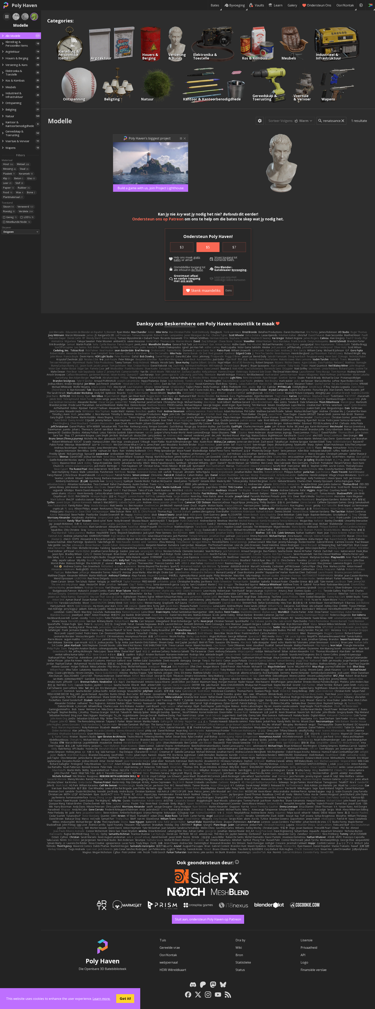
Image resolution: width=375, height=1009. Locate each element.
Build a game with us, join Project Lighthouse (151, 188)
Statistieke (243, 962)
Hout (8, 164)
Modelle (60, 121)
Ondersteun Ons (319, 5)
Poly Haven (24, 5)
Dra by (240, 940)
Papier (8, 187)
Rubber (24, 187)
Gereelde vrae (170, 947)
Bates (215, 5)
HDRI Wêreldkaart (173, 970)
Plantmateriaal (13, 197)
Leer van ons (222, 277)
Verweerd (25, 206)
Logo (304, 962)
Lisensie (306, 940)
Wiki (239, 947)
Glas (31, 178)
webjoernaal (169, 962)
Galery (292, 5)
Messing (9, 168)
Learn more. (101, 999)
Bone (31, 192)
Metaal (23, 164)
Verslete (26, 211)
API (303, 955)
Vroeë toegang (223, 257)
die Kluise (197, 270)
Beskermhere (180, 323)
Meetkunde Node (18, 222)
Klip (6, 178)
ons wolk (186, 281)
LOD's (29, 217)
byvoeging (239, 270)
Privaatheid (309, 947)
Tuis (163, 940)
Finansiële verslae (314, 970)
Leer (7, 183)
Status (240, 970)
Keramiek (26, 173)
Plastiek (9, 173)
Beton (18, 178)
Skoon (8, 206)
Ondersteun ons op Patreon (158, 219)
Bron (239, 955)
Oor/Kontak (345, 5)
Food (7, 192)
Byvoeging (237, 5)
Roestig (9, 211)
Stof (19, 183)
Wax (19, 192)
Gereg (11, 217)
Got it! (125, 998)
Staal (24, 168)
